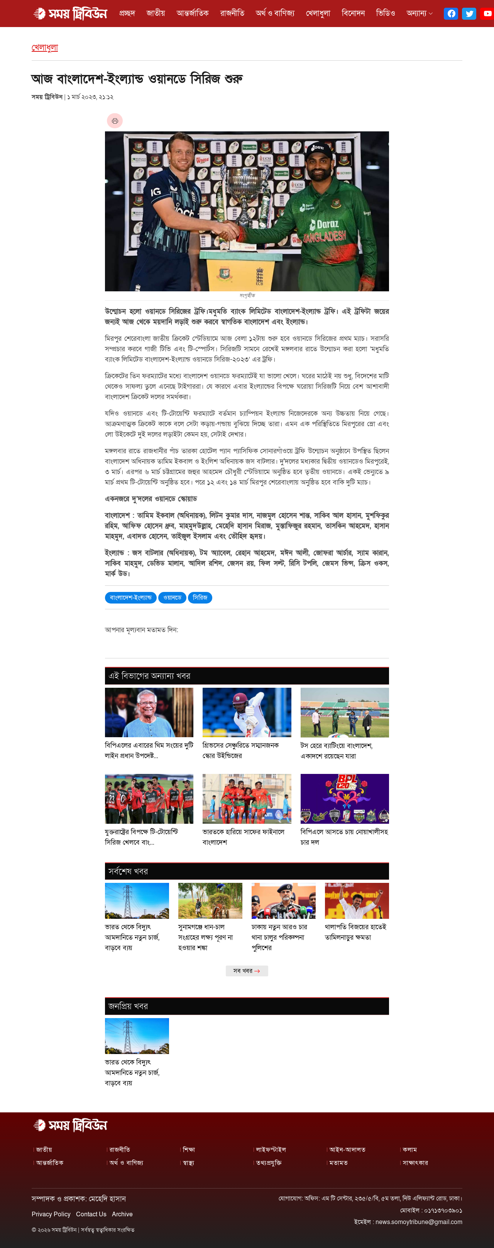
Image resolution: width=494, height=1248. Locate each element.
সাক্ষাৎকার (415, 1163)
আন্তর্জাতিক (193, 14)
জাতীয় (156, 14)
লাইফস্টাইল (271, 1150)
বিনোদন (353, 14)
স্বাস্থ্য (189, 1163)
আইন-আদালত (348, 1150)
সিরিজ (200, 597)
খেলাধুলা (318, 14)
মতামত (339, 1163)
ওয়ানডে (172, 597)
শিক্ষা (189, 1150)
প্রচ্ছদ (127, 14)
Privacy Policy (51, 1214)
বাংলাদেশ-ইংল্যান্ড (131, 597)
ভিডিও (385, 14)
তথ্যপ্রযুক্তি (269, 1163)
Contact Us (91, 1214)
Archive (122, 1214)
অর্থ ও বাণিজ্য (275, 14)
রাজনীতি (232, 14)
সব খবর (243, 971)
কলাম (410, 1150)
